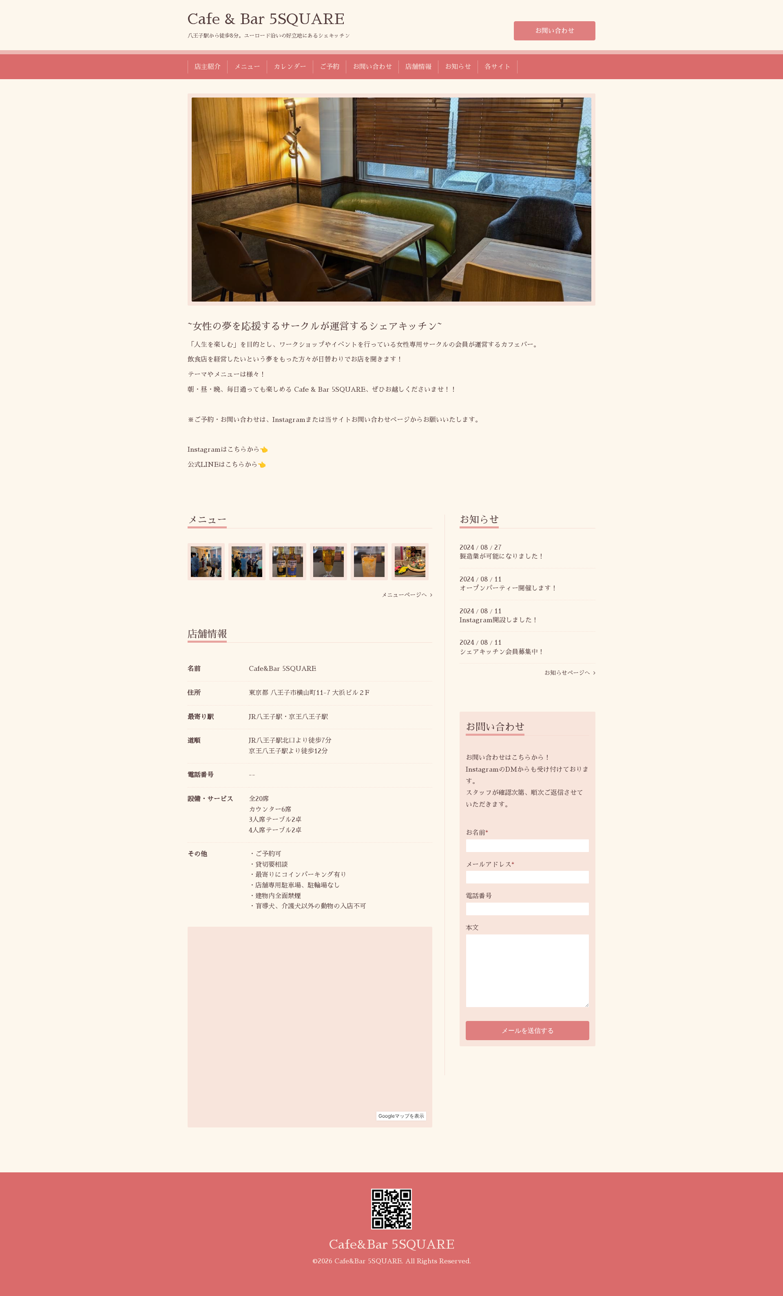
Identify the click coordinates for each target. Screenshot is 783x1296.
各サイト (497, 67)
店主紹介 (208, 67)
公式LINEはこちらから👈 (227, 465)
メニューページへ (405, 595)
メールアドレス (490, 864)
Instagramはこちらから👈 (228, 449)
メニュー (247, 67)
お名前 (477, 833)
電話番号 (479, 896)
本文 (472, 928)
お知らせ (458, 67)
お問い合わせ (554, 31)
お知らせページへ (568, 673)
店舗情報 (418, 67)
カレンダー (290, 67)
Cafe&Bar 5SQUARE (391, 1244)
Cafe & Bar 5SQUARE (266, 19)
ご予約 (329, 67)
